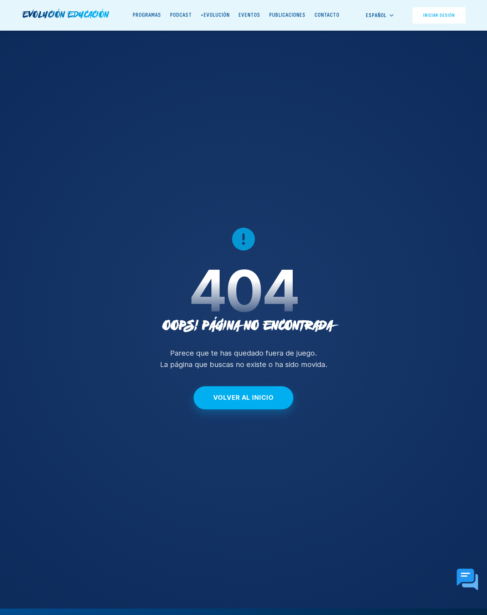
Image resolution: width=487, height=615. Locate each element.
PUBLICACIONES (287, 15)
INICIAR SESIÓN (439, 15)
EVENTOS (249, 15)
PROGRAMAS (147, 15)
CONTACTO (326, 15)
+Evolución (215, 15)
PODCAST (181, 15)
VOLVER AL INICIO (243, 397)
